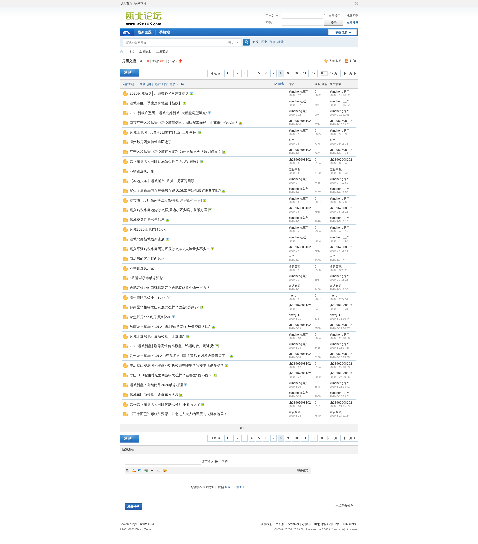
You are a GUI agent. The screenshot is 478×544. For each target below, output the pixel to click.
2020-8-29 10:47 (340, 328)
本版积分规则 (344, 505)
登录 (228, 487)
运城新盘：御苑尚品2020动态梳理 (156, 385)
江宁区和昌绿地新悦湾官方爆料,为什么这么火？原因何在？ (175, 152)
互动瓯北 (145, 51)
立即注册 (352, 22)
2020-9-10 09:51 (340, 124)
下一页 (347, 73)
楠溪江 (281, 42)
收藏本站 (140, 3)
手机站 (164, 32)
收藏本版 (335, 61)
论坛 (126, 32)
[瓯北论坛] (144, 25)
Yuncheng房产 (298, 91)
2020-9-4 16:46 (339, 250)
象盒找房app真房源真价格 (150, 317)
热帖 (158, 84)
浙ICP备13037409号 (343, 524)
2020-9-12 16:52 (340, 95)
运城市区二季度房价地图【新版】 (156, 103)
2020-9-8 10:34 (339, 172)
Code (158, 470)
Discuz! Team (143, 529)
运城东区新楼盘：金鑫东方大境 (154, 395)
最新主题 (145, 32)
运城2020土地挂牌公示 (148, 229)
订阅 (353, 61)
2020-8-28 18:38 (340, 338)
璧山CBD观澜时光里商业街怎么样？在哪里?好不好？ (171, 375)
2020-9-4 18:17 (339, 231)
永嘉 (272, 42)
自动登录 (335, 15)
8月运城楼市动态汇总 (146, 278)
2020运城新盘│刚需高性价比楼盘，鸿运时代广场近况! (172, 346)
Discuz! (141, 524)
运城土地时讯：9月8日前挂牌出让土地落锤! (163, 132)
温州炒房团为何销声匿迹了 (151, 142)
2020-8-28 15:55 (340, 357)
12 (313, 73)
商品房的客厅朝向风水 (147, 259)
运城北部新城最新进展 (147, 239)
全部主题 (128, 84)
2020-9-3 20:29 (339, 270)
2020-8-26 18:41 (340, 386)
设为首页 (126, 3)
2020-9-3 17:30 (339, 289)
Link (146, 470)
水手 (292, 140)
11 (304, 73)
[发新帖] (129, 73)
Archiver (293, 524)
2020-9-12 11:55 (339, 114)
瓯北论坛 (121, 51)
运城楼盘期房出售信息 (147, 220)
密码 (269, 22)
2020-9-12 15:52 (340, 104)
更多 (173, 84)
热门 (150, 84)
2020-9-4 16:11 (339, 260)
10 (296, 73)
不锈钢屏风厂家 (142, 171)
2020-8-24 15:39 (340, 406)
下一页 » (239, 428)
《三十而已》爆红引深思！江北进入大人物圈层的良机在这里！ (178, 414)
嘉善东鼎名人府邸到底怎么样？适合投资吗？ (164, 161)
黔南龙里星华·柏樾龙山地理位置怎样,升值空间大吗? (170, 327)
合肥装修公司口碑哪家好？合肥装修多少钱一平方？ (170, 288)
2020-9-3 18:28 (339, 279)
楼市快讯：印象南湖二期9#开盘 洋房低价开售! (166, 200)
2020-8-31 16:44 (340, 318)
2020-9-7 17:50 (339, 182)
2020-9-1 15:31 (339, 308)
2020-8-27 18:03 (340, 367)
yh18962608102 (300, 121)
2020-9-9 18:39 (339, 134)
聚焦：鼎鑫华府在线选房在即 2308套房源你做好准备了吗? (175, 191)
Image (139, 470)
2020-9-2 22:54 (339, 299)
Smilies (164, 470)
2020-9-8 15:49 (339, 163)
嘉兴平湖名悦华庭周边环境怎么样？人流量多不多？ (170, 249)
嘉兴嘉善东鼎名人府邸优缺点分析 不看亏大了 (165, 404)
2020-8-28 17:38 (340, 347)
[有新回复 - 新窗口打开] (125, 94)
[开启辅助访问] (351, 3)
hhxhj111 (295, 315)
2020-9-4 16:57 (339, 240)
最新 (143, 84)
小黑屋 (306, 524)
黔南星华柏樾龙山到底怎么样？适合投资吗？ (164, 307)
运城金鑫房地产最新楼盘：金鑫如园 (157, 336)
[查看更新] (182, 84)
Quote (152, 470)
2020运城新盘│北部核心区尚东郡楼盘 (159, 93)
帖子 (231, 42)
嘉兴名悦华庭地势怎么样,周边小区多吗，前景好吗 (168, 210)
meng (292, 295)
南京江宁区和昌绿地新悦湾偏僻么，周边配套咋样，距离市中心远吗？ (184, 123)
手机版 (280, 524)
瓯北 (264, 42)
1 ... (229, 73)
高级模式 (302, 470)
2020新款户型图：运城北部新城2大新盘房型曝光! (168, 113)
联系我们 (266, 524)
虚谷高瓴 (294, 169)
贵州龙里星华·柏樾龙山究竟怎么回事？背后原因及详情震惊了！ (179, 356)
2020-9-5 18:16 (339, 221)
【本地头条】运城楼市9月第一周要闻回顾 (162, 181)
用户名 (269, 15)
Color (133, 470)
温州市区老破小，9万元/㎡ (150, 297)
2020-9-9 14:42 (339, 153)
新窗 (281, 84)
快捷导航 (341, 32)
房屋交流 (162, 51)
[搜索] (245, 42)
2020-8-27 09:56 (340, 376)
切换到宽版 (355, 3)
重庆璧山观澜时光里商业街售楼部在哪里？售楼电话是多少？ (177, 365)
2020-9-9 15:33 (339, 143)
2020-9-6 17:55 (339, 192)
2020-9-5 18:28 (339, 211)
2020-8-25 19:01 (340, 396)
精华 (165, 84)
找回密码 (352, 15)
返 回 (217, 73)
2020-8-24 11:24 (339, 415)
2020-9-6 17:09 (339, 202)
